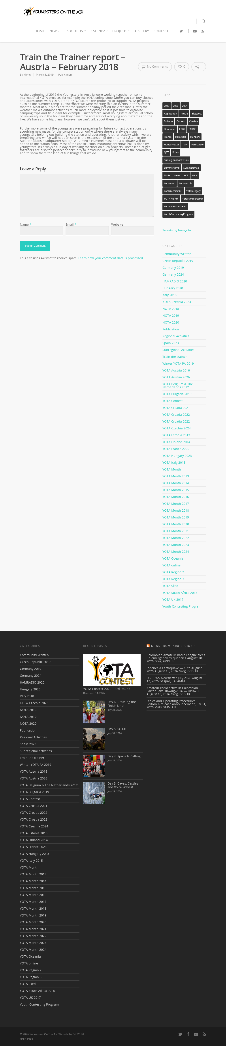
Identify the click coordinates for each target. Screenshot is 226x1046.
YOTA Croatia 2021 (176, 408)
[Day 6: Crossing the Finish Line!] (94, 712)
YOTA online (171, 565)
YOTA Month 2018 (175, 510)
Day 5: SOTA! (116, 729)
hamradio (180, 136)
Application (170, 113)
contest (181, 121)
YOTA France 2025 (175, 449)
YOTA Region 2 (173, 572)
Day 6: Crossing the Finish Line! (121, 704)
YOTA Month (171, 198)
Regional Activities (175, 336)
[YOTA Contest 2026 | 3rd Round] (112, 670)
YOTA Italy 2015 (173, 462)
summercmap (191, 167)
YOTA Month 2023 (175, 545)
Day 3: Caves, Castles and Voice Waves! (122, 785)
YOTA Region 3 (173, 579)
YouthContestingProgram (178, 214)
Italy (185, 144)
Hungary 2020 (172, 288)
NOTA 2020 (170, 322)
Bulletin (168, 121)
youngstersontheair (175, 206)
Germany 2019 (173, 267)
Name (25, 224)
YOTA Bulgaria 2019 (177, 394)
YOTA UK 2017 (172, 599)
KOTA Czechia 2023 (176, 302)
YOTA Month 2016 (175, 497)
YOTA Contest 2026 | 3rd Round (106, 689)
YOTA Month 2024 (175, 551)
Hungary (195, 136)
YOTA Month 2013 (175, 476)
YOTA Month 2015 (175, 490)
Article (184, 113)
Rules (175, 152)
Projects (119, 31)
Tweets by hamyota (176, 230)
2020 (175, 105)
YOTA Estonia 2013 (176, 435)
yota (194, 175)
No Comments (157, 66)
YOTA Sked (170, 586)
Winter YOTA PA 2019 (178, 363)
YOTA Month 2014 (175, 483)
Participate (197, 144)
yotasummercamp (192, 198)
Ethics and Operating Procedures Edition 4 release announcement (171, 702)
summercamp (172, 167)
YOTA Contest (172, 401)
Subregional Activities (176, 160)
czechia (193, 121)
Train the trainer (174, 356)
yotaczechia (185, 183)
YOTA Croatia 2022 (176, 414)
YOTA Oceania (172, 558)
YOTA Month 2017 (175, 503)
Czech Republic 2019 (177, 261)
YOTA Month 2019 (175, 517)
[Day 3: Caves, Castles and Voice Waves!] (94, 793)
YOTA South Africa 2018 (179, 593)
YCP (186, 175)
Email (71, 224)
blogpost (197, 113)
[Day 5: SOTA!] (94, 739)
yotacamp (169, 183)
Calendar (99, 31)
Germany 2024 (173, 274)
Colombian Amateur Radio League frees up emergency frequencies (176, 656)
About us (74, 31)
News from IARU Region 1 (173, 646)
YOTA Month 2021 (175, 531)
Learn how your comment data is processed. (111, 258)
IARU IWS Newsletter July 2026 (169, 678)
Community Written (176, 254)
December (169, 129)
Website (117, 224)
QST (166, 152)
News (53, 31)
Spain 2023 (170, 343)
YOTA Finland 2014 (176, 442)
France (167, 136)
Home (40, 31)
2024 (184, 105)
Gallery (142, 31)
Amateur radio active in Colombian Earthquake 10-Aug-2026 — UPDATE (173, 689)
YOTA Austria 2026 (176, 377)
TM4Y (167, 175)
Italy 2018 (169, 295)
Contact (161, 31)
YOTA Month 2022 (175, 538)
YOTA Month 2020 (175, 524)
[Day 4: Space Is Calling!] (94, 766)
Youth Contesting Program (181, 606)
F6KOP (192, 129)
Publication (65, 74)
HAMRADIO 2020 (174, 281)
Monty (27, 74)
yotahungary (193, 190)
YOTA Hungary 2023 (177, 455)
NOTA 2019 (170, 315)
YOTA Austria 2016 (176, 370)
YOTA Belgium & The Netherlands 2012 (177, 385)
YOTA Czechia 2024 (176, 428)
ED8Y (182, 129)
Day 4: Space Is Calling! (124, 756)
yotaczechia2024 (173, 190)
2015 (166, 105)
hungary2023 (171, 144)
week (177, 175)
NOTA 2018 (170, 309)
